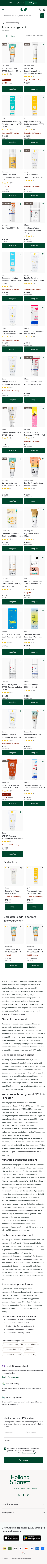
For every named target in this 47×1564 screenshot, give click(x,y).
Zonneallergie (29, 1354)
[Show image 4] (13, 324)
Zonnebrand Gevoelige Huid (18, 1333)
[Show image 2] (12, 61)
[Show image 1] (10, 61)
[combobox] (21, 15)
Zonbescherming (12, 23)
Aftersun (29, 1349)
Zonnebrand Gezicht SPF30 (17, 1323)
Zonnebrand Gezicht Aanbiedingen (20, 1319)
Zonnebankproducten (12, 1354)
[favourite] (21, 868)
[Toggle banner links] (45, 3)
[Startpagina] (23, 9)
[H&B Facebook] (23, 1494)
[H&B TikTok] (28, 1494)
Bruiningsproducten (29, 1344)
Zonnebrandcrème (10, 1344)
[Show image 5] (15, 324)
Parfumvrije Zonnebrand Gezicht (20, 1326)
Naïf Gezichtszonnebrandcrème (23, 1210)
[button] (34, 36)
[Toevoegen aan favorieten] (20, 44)
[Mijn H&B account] (39, 9)
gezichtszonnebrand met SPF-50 (25, 1152)
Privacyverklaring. (28, 1453)
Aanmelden (23, 1460)
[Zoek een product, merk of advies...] (42, 15)
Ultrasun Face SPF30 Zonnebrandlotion (23, 1259)
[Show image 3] (13, 61)
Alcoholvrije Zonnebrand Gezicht (20, 1329)
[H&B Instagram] (19, 1494)
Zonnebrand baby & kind (13, 1349)
